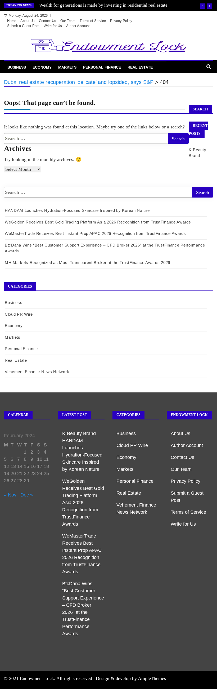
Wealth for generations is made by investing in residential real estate (103, 5)
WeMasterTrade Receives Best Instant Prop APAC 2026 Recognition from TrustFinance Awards (95, 233)
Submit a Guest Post (23, 26)
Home (11, 21)
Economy (42, 67)
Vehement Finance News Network (37, 371)
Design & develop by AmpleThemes (131, 678)
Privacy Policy (121, 21)
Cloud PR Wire (19, 314)
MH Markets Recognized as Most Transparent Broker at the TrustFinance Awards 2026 (87, 262)
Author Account (78, 26)
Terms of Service (93, 21)
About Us (27, 21)
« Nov (10, 495)
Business (16, 67)
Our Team (67, 21)
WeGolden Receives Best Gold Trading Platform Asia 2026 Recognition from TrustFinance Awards (98, 222)
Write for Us (53, 26)
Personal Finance (102, 67)
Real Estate (140, 67)
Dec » (26, 495)
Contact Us (47, 21)
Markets (67, 67)
